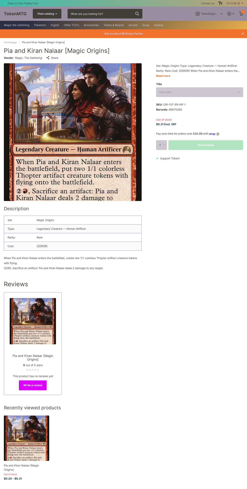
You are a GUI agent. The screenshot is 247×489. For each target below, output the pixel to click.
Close (243, 33)
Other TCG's (71, 25)
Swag (145, 25)
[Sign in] (230, 13)
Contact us (207, 3)
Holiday (158, 25)
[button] (165, 141)
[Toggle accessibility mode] (220, 3)
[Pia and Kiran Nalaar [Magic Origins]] (26, 438)
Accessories (91, 25)
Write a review (32, 385)
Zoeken (137, 14)
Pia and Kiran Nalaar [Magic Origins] (21, 467)
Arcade (133, 25)
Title (159, 84)
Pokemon (40, 25)
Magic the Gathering (17, 25)
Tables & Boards (113, 25)
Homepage (10, 42)
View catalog (46, 13)
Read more (163, 75)
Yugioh (55, 25)
